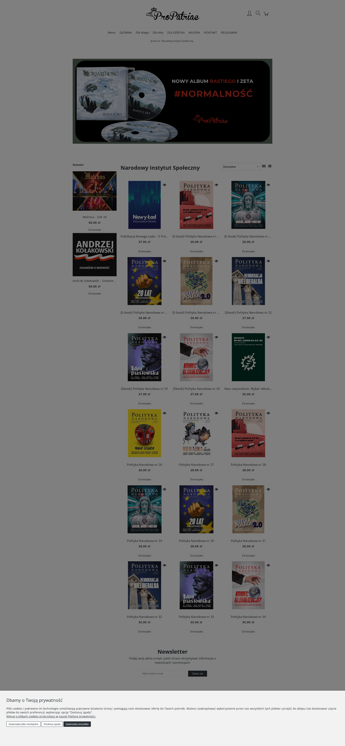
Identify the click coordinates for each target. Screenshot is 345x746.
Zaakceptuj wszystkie (77, 724)
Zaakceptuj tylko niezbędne (23, 724)
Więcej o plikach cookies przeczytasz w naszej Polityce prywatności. (51, 716)
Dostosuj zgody (52, 724)
